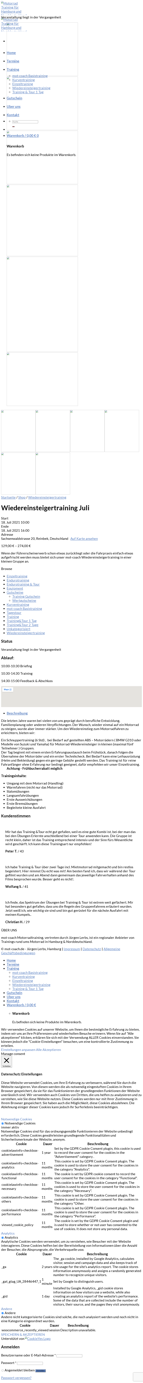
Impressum (72, 949)
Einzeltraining (22, 84)
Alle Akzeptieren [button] (48, 1050)
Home (11, 53)
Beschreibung (17, 713)
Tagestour (14, 613)
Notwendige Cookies (20, 1123)
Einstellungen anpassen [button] (18, 1050)
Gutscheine (15, 592)
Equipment (15, 588)
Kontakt (13, 115)
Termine (13, 61)
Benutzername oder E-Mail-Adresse (28, 1355)
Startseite (8, 497)
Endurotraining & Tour (23, 584)
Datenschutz (92, 949)
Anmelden (40, 1371)
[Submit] (13, 126)
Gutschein (14, 98)
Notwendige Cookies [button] (16, 1119)
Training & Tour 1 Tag (28, 92)
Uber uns (14, 106)
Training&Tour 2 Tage (22, 625)
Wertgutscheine (24, 600)
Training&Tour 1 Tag (22, 621)
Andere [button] (6, 1309)
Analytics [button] (8, 1233)
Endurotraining (18, 580)
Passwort (8, 1363)
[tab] (74, 713)
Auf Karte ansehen (84, 538)
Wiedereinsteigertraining (31, 88)
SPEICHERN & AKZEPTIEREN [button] (23, 1334)
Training (13, 69)
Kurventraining (23, 80)
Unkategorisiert (18, 629)
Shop (22, 497)
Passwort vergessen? (16, 1378)
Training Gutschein (26, 596)
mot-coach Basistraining (30, 76)
